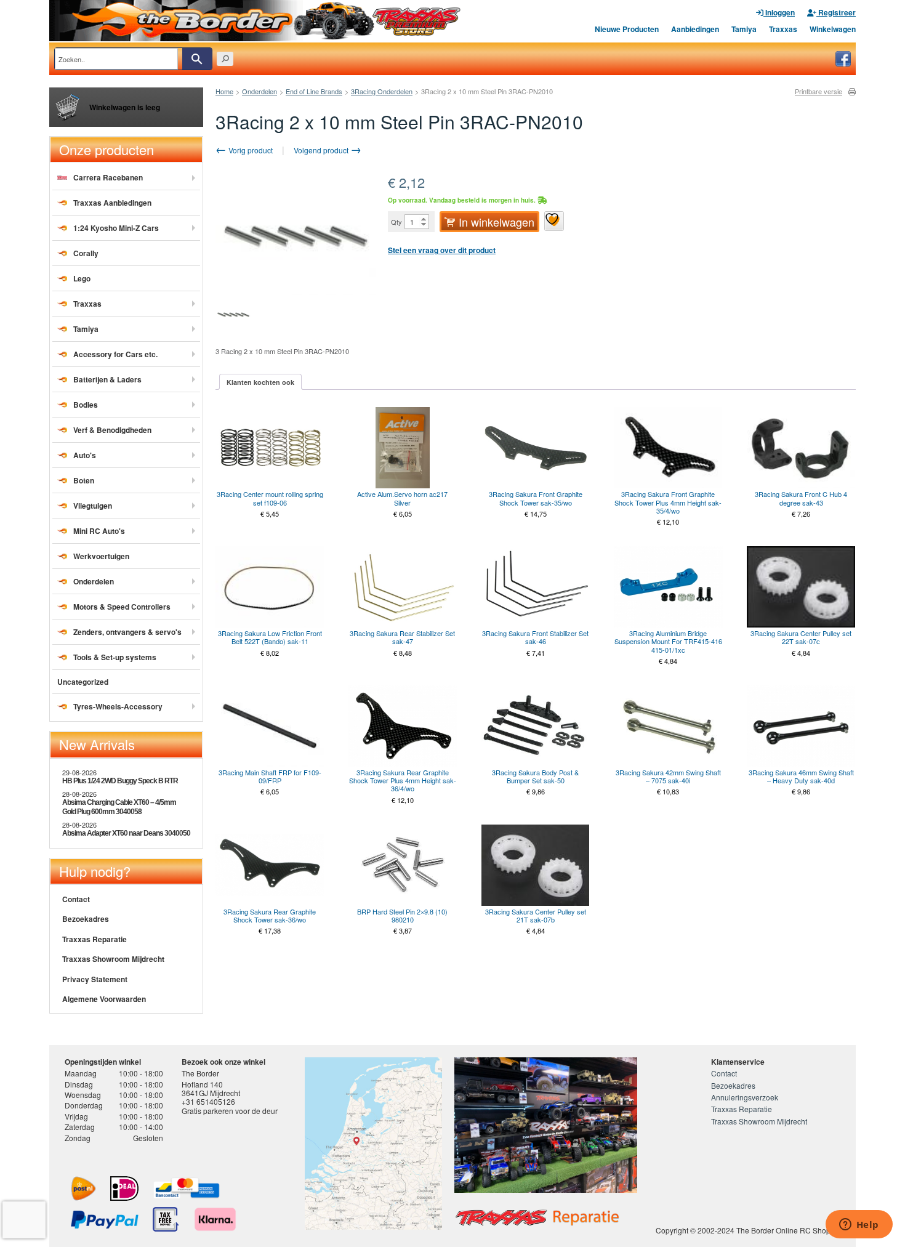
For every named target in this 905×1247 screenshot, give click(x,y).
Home (224, 91)
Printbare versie (818, 91)
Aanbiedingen (695, 28)
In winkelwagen (496, 222)
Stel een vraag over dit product (442, 250)
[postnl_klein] (83, 1188)
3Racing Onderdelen (381, 91)
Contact (76, 899)
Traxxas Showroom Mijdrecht (113, 958)
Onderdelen (259, 91)
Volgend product (322, 150)
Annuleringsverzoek (744, 1097)
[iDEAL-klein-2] (124, 1188)
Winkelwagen (833, 28)
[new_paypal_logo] (105, 1220)
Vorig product (250, 150)
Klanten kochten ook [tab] (260, 382)
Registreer (836, 12)
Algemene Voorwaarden (104, 998)
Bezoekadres (85, 918)
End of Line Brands (314, 91)
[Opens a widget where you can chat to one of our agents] (859, 1225)
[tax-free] (166, 1219)
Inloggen (779, 12)
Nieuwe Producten (627, 28)
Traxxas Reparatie (94, 939)
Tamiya (744, 28)
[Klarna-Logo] (215, 1219)
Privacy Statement (94, 979)
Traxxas (783, 28)
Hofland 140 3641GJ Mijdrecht (211, 1088)
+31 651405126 (208, 1101)
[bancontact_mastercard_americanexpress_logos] (186, 1188)
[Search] (197, 59)
